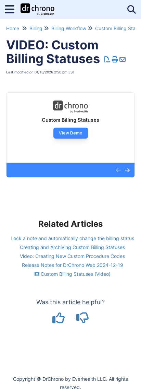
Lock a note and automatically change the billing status (72, 238)
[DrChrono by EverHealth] (37, 6)
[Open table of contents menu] (12, 8)
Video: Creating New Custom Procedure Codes (72, 256)
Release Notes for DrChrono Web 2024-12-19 (72, 265)
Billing (35, 28)
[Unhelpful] (82, 320)
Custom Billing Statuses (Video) (75, 274)
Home (12, 28)
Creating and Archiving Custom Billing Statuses (72, 247)
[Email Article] (123, 59)
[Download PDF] (107, 59)
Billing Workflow (68, 28)
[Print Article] (115, 59)
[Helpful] (59, 320)
